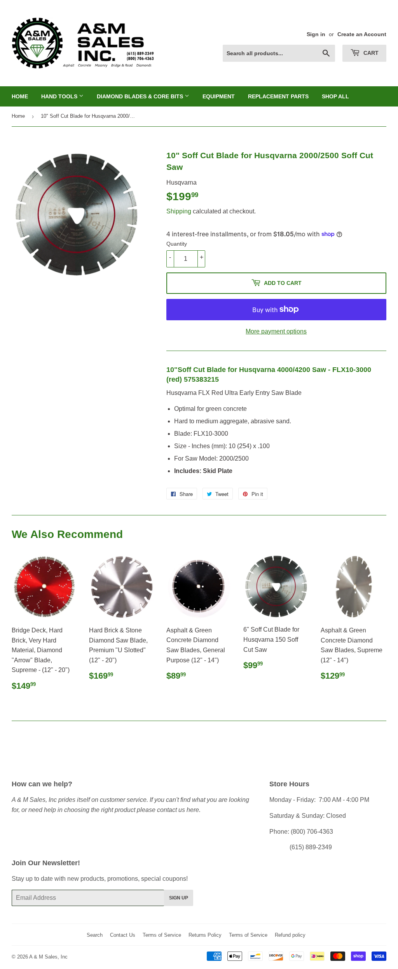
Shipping (178, 211)
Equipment (218, 96)
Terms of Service (162, 935)
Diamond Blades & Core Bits (141, 96)
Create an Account (361, 34)
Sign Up (178, 898)
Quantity (176, 244)
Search (95, 935)
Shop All (335, 96)
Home (20, 96)
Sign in (316, 34)
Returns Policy (205, 935)
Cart (370, 53)
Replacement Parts (278, 96)
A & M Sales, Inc (48, 957)
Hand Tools (60, 96)
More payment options (276, 331)
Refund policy (290, 935)
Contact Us (122, 935)
